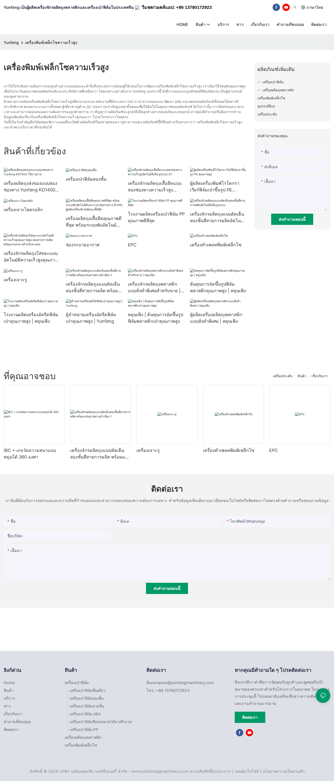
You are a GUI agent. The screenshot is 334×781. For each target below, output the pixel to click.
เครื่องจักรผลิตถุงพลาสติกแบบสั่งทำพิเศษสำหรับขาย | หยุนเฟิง (154, 287)
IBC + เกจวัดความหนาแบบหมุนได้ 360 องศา (30, 453)
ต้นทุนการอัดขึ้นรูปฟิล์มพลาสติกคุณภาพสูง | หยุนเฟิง (218, 287)
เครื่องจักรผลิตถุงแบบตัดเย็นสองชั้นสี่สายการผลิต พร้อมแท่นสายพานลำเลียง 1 (93, 287)
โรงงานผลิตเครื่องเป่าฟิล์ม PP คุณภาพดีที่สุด (156, 217)
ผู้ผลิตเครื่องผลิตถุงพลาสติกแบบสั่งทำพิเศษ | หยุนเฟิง (216, 318)
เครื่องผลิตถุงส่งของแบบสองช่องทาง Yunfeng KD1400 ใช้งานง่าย (30, 187)
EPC (132, 244)
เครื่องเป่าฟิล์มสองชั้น (86, 179)
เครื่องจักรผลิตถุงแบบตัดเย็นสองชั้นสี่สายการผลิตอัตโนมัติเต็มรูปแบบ (218, 217)
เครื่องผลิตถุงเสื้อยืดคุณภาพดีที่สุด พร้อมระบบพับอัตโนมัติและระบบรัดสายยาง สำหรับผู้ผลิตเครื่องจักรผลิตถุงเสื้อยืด (94, 222)
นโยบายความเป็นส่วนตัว (284, 771)
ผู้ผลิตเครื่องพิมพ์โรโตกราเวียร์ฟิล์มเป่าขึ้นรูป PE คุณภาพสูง (214, 187)
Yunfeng (11, 42)
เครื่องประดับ (282, 376)
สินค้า (302, 376)
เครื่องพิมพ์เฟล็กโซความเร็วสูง (51, 42)
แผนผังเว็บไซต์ (246, 771)
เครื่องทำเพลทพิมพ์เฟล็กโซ (215, 244)
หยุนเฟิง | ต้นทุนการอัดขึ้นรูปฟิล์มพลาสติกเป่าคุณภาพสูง (155, 318)
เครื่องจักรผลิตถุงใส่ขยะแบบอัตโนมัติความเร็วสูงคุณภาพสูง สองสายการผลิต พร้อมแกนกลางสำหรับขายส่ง (31, 257)
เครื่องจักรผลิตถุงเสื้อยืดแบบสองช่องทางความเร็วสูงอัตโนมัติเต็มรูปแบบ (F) (154, 187)
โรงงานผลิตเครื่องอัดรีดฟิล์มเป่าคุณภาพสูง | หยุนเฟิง (31, 318)
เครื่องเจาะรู (15, 279)
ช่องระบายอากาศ (82, 244)
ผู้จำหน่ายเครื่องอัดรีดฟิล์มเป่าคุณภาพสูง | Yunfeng (91, 318)
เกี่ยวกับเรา (320, 376)
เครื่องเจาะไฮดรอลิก (23, 209)
